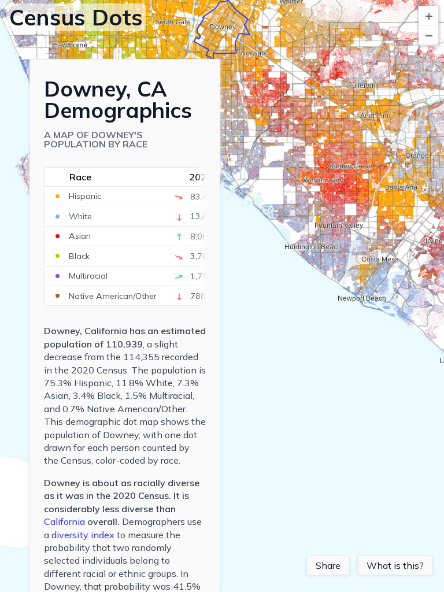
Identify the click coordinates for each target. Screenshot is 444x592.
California (64, 521)
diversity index (82, 535)
